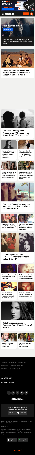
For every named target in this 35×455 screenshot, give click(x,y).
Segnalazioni (12, 362)
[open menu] (2, 14)
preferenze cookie (14, 368)
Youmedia (4, 362)
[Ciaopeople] (17, 450)
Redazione (4, 368)
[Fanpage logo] (10, 14)
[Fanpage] (17, 398)
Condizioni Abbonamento (18, 365)
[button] (12, 440)
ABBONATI (26, 13)
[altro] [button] (5, 43)
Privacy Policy (22, 362)
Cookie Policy (5, 365)
